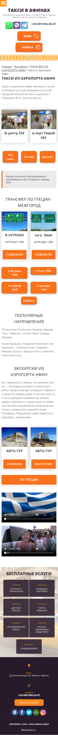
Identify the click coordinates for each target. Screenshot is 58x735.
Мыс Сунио (43, 464)
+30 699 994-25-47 (43, 24)
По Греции (29, 480)
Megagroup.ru (28, 729)
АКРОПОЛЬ (14, 464)
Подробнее (14, 254)
